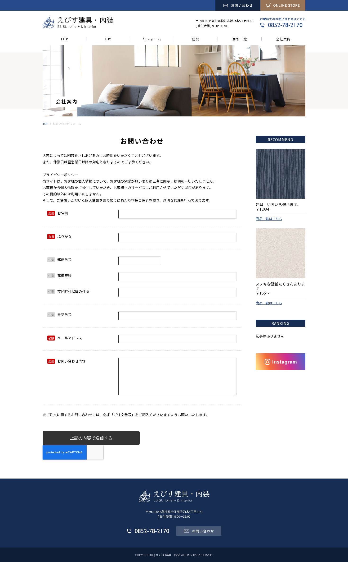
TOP (64, 39)
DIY (108, 39)
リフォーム (152, 39)
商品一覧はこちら (269, 218)
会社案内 (283, 39)
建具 (195, 39)
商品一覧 (239, 39)
